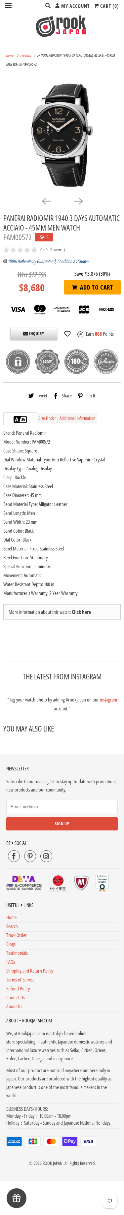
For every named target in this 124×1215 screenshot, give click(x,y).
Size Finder (47, 418)
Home (11, 917)
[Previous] (46, 201)
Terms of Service (20, 979)
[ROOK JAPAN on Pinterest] (30, 856)
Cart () (109, 6)
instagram (108, 699)
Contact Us (15, 997)
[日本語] (23, 419)
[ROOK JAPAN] (61, 26)
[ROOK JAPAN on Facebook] (14, 856)
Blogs (11, 944)
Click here (81, 611)
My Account (75, 6)
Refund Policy (18, 988)
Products (26, 55)
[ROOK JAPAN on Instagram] (46, 856)
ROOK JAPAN (52, 1163)
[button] (67, 333)
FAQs (10, 961)
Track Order (16, 935)
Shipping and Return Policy (29, 970)
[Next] (78, 201)
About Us (14, 1006)
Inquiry (36, 333)
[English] (17, 419)
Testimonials (17, 953)
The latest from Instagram (62, 676)
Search (12, 926)
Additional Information (77, 418)
